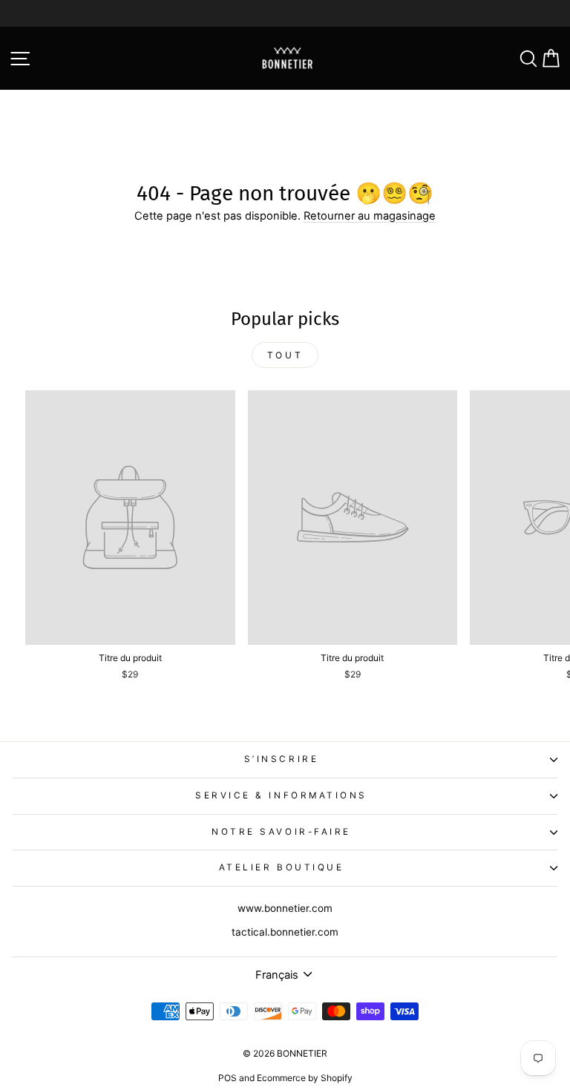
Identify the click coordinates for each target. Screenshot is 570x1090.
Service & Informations (281, 795)
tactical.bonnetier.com (285, 932)
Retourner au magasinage (370, 216)
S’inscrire (281, 759)
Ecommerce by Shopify (305, 1077)
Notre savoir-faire (281, 832)
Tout (285, 355)
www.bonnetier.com (285, 908)
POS (227, 1077)
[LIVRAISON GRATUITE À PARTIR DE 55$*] (285, 13)
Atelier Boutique (281, 867)
